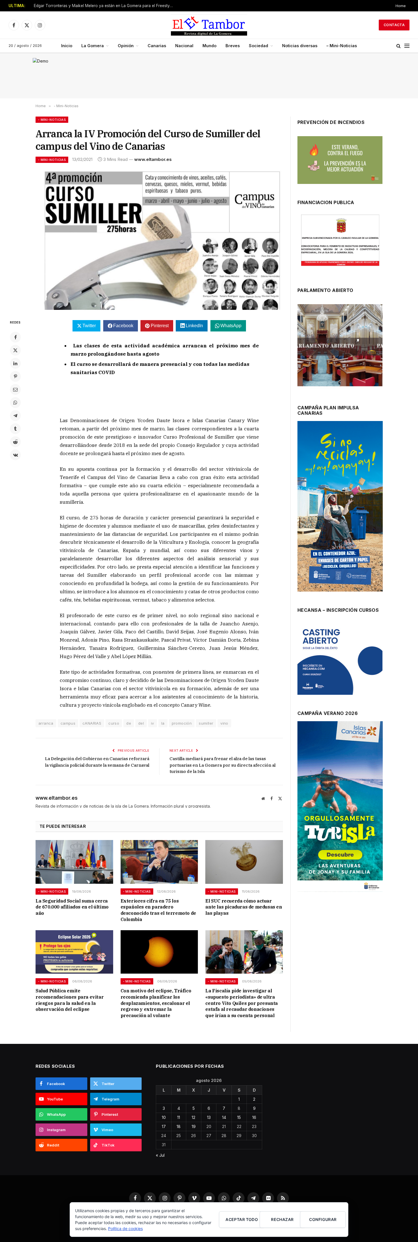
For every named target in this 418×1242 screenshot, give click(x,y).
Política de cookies (125, 1228)
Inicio (66, 45)
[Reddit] (15, 441)
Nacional (184, 45)
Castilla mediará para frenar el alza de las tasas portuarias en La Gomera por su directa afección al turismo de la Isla (222, 765)
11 (178, 1117)
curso (113, 723)
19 (194, 1126)
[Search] (398, 46)
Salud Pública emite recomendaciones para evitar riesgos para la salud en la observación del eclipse (70, 1000)
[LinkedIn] (15, 363)
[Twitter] (15, 350)
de (128, 723)
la (163, 723)
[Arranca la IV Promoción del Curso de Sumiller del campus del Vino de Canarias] (159, 240)
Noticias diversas (299, 45)
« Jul (160, 1155)
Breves (232, 45)
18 (179, 1126)
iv (152, 723)
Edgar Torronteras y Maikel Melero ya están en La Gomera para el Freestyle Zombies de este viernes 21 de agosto (105, 5)
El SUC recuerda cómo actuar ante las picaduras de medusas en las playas (243, 907)
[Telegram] (15, 415)
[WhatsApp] (15, 402)
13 (209, 1117)
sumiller (206, 723)
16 (254, 1117)
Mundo (209, 45)
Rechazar (282, 1219)
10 (164, 1117)
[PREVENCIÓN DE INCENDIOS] (339, 160)
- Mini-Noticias (52, 120)
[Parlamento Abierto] (339, 346)
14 (224, 1117)
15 (239, 1117)
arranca (45, 723)
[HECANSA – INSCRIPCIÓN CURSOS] (339, 659)
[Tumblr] (15, 428)
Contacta (394, 25)
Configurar (322, 1219)
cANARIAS (91, 723)
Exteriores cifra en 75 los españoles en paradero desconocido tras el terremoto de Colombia (158, 910)
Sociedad (258, 45)
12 (193, 1117)
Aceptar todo (241, 1219)
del (141, 723)
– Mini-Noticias (341, 45)
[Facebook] (15, 337)
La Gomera (92, 45)
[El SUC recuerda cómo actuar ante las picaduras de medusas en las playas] (244, 862)
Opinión (126, 45)
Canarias (157, 45)
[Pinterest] (15, 376)
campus (68, 723)
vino (224, 723)
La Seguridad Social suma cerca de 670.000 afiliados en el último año (72, 907)
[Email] (15, 389)
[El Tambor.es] (209, 25)
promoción (182, 723)
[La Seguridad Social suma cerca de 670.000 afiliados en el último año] (74, 862)
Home (401, 5)
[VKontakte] (15, 454)
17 (164, 1126)
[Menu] (406, 46)
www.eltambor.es (153, 159)
